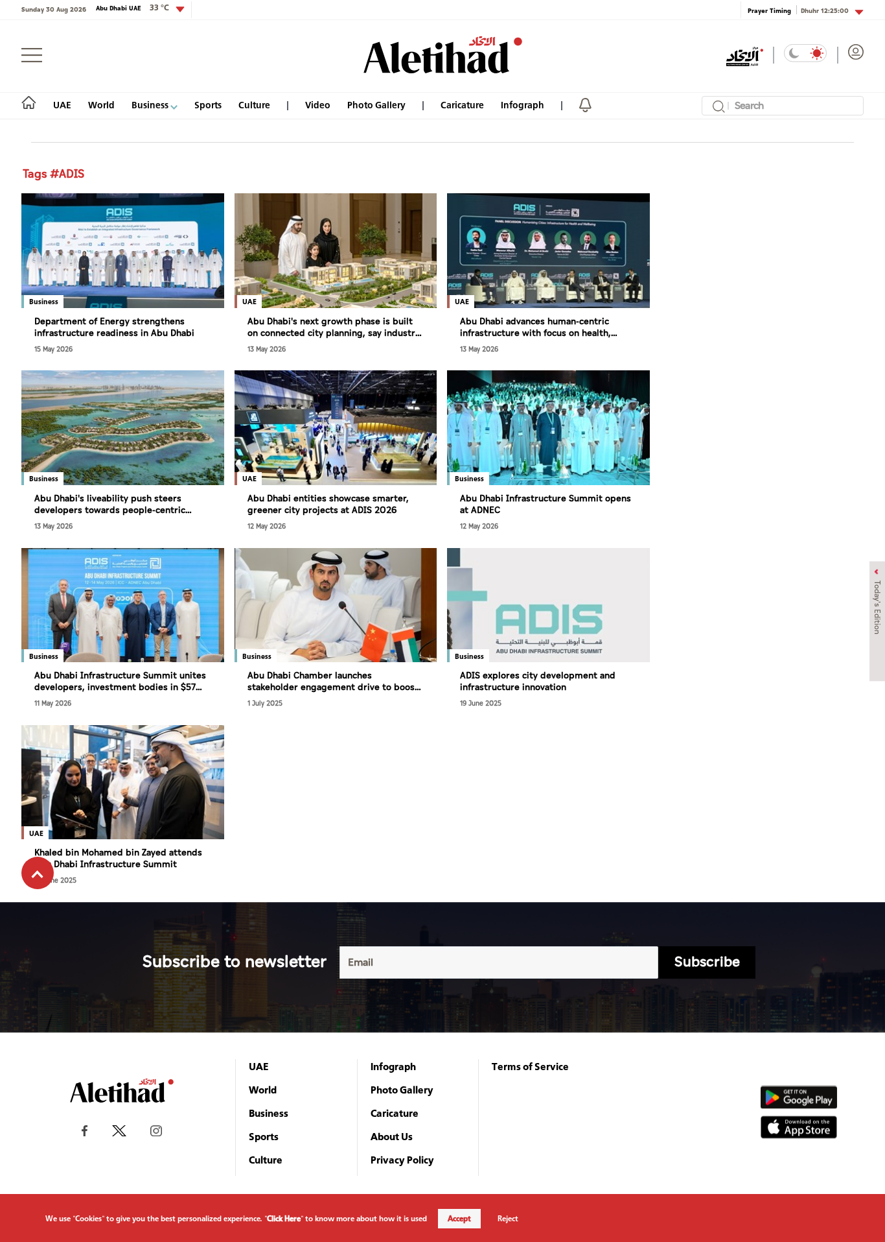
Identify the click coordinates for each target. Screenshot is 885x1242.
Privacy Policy (402, 1159)
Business (151, 105)
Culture (254, 105)
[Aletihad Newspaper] (442, 54)
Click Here (284, 1218)
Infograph (522, 105)
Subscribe (707, 962)
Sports (208, 105)
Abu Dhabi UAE (132, 8)
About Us (392, 1136)
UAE (62, 105)
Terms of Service (530, 1066)
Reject (508, 1218)
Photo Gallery (376, 105)
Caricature (462, 105)
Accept (459, 1218)
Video (317, 105)
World (101, 105)
